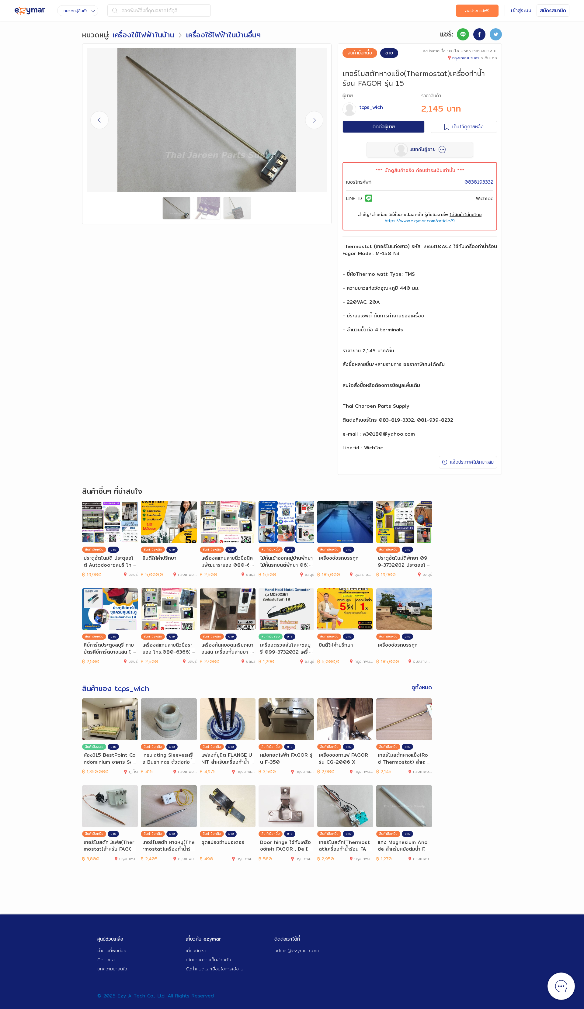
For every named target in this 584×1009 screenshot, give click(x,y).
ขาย (389, 53)
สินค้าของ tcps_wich (115, 688)
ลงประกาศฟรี (477, 10)
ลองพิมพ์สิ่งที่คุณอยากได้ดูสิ (149, 10)
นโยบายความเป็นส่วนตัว (208, 959)
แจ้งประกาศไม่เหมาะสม (472, 462)
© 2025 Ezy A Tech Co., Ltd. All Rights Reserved (155, 996)
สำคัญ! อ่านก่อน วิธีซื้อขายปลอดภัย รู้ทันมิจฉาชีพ (419, 214)
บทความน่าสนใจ (112, 968)
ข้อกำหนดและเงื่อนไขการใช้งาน (214, 968)
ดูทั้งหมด (422, 687)
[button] (314, 120)
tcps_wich (371, 107)
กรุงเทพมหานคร (465, 58)
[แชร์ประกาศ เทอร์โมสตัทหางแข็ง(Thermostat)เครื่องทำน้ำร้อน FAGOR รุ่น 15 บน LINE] (463, 34)
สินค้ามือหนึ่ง (360, 53)
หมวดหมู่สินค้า (75, 11)
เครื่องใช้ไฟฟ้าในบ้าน (143, 34)
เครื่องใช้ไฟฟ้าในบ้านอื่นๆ (223, 34)
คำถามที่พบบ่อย (111, 950)
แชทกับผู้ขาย (422, 149)
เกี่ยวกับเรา (196, 950)
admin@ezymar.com (296, 950)
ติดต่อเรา (106, 959)
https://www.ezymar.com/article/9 (420, 220)
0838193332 (478, 182)
